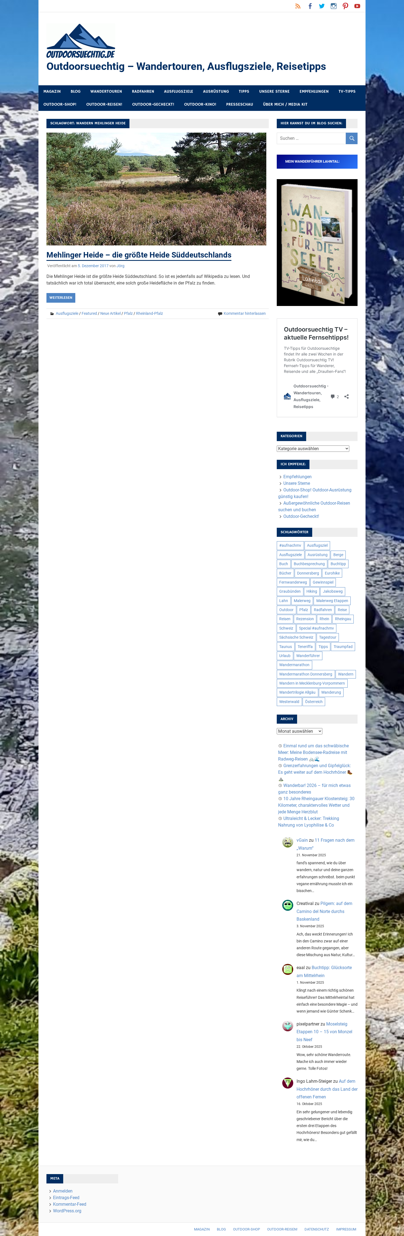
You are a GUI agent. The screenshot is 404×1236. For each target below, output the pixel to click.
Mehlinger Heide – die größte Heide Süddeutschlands (138, 254)
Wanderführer (308, 655)
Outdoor (286, 610)
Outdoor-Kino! (200, 104)
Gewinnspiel (323, 582)
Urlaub (284, 655)
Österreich (314, 701)
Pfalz (128, 313)
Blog (76, 91)
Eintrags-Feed (66, 1197)
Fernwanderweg (293, 582)
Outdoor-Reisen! (104, 104)
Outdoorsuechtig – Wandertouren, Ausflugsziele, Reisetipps (186, 66)
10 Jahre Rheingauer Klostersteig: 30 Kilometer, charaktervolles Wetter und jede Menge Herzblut (316, 805)
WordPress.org (67, 1210)
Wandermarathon (294, 665)
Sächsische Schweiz (296, 637)
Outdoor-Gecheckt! (153, 104)
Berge (338, 555)
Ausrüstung (216, 91)
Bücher (285, 573)
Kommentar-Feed (69, 1204)
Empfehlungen (314, 91)
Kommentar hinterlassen (245, 313)
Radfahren (143, 91)
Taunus (285, 646)
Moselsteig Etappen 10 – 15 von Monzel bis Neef (324, 1032)
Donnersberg (308, 573)
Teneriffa (305, 646)
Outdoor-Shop (246, 1229)
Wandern (345, 674)
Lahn (283, 600)
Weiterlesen (60, 297)
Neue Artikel (110, 313)
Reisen (284, 619)
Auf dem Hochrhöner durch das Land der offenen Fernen (327, 1089)
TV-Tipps (347, 91)
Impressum (346, 1229)
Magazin (52, 91)
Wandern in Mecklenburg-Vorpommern (312, 683)
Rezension (305, 619)
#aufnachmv (290, 545)
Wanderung (331, 692)
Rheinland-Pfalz (149, 313)
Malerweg (302, 600)
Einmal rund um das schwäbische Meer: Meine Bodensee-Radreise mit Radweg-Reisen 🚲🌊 (313, 752)
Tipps (244, 91)
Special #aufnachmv (316, 628)
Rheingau (343, 619)
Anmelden (63, 1191)
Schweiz (286, 628)
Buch (283, 564)
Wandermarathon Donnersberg (305, 674)
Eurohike (332, 573)
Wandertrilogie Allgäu (297, 692)
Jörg (120, 266)
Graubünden (290, 591)
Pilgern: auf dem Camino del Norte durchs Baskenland (324, 911)
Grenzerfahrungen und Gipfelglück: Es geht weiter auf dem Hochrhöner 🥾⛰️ (315, 772)
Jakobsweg (333, 591)
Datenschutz (317, 1229)
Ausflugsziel (317, 545)
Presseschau (239, 104)
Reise (342, 610)
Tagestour (327, 637)
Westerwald (289, 701)
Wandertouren (106, 91)
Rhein (324, 619)
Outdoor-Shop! (59, 104)
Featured (89, 313)
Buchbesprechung (309, 564)
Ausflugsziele (178, 91)
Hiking (311, 591)
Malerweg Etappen (332, 600)
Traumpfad (343, 646)
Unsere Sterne (274, 91)
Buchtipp (338, 564)
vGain (302, 840)
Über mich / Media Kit (285, 104)
